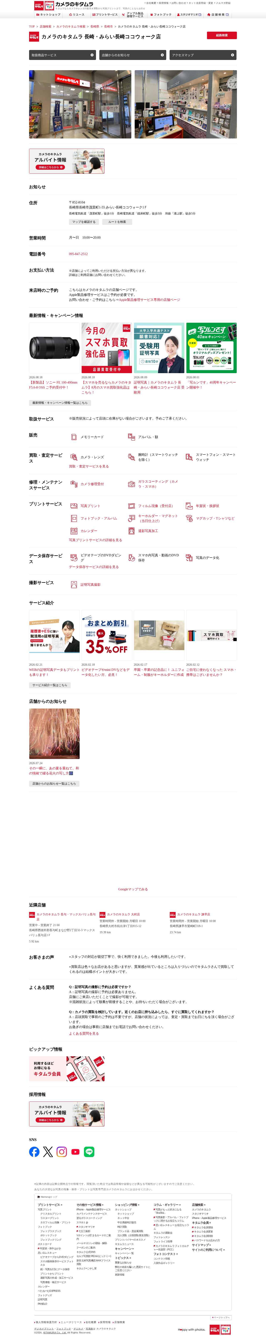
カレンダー (43, 1286)
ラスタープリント (49, 1218)
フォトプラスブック (51, 1231)
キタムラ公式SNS (85, 1252)
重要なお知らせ (123, 1262)
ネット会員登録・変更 (201, 2)
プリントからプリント (52, 1273)
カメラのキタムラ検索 (70, 26)
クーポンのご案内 (85, 1247)
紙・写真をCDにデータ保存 (55, 1269)
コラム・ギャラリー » (167, 1204)
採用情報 (164, 2)
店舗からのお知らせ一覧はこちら (54, 783)
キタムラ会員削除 (203, 1236)
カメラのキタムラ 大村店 (123, 914)
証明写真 (42, 1299)
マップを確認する (84, 221)
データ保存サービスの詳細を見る (94, 567)
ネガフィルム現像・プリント (55, 1222)
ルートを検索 (117, 221)
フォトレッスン (162, 1237)
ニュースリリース (71, 1322)
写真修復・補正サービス (53, 1282)
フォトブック (45, 1226)
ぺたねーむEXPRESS (49, 1290)
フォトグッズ (45, 1295)
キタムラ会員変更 (203, 1231)
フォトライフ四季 (163, 1241)
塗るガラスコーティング (89, 1218)
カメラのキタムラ (201, 1209)
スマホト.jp (82, 1222)
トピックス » (123, 1258)
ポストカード (45, 1244)
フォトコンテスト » (166, 1254)
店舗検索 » (198, 1204)
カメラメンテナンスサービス (91, 1213)
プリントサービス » (50, 1204)
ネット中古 (123, 1218)
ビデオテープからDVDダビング (56, 1257)
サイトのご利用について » (208, 1249)
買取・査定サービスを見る (89, 466)
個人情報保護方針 (46, 1322)
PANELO (42, 1303)
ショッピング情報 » (127, 1204)
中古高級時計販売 (126, 1222)
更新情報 (119, 1274)
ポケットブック (48, 1235)
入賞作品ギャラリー (164, 1263)
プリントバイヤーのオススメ (130, 1239)
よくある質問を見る (84, 1033)
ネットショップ (123, 1209)
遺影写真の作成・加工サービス (56, 1277)
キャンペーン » (124, 1248)
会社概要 (151, 2)
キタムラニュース (124, 1244)
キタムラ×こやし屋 (86, 1268)
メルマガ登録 (223, 2)
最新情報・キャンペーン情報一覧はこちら (60, 402)
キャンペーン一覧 (124, 1253)
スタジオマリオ (87, 1226)
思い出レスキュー (47, 1252)
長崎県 (94, 26)
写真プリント (45, 1209)
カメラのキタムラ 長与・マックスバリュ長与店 (66, 917)
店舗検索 (45, 26)
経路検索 (222, 35)
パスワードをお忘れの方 (207, 1240)
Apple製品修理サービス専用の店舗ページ (149, 299)
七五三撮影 (84, 1231)
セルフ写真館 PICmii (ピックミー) (93, 1256)
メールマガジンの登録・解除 (91, 1243)
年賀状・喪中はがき (50, 1248)
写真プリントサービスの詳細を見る (95, 540)
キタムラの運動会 (163, 1232)
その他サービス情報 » (89, 1204)
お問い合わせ (178, 2)
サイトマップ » (201, 1245)
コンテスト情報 (162, 1258)
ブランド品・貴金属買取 (130, 1231)
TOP (32, 26)
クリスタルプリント (51, 1213)
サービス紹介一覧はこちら (49, 685)
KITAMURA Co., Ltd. (55, 1332)
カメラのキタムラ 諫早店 (193, 914)
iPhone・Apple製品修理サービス (93, 1209)
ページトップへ (222, 1317)
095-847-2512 (78, 254)
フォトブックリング (51, 1239)
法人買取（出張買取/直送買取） (134, 1235)
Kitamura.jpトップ (49, 1197)
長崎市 (108, 26)
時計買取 (122, 1226)
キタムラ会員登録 (203, 1227)
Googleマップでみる (133, 889)
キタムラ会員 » (201, 1222)
